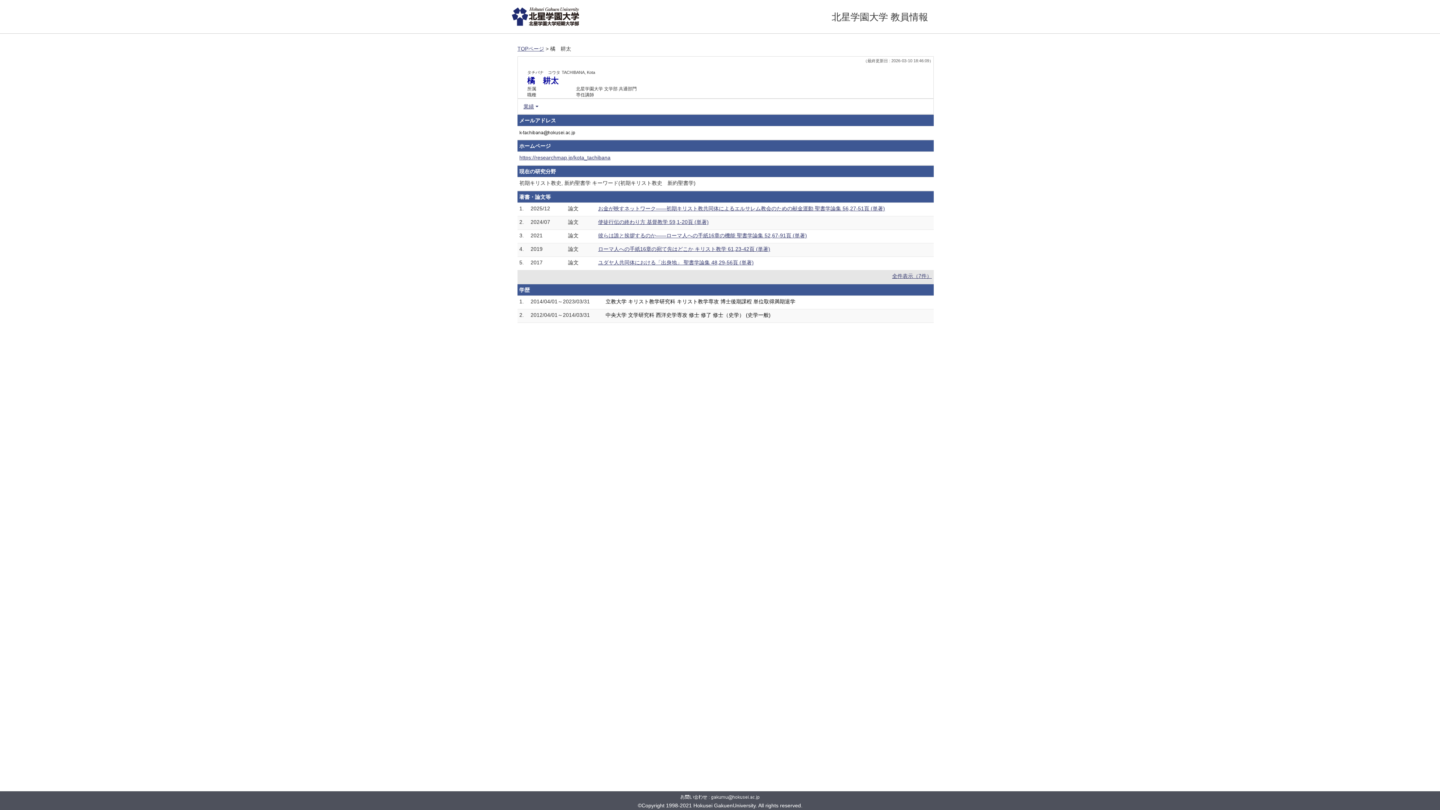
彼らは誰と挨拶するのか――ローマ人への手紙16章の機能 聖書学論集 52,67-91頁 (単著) (702, 235)
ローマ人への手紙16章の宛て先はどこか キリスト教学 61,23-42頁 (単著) (684, 249)
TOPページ (531, 49)
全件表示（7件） (912, 276)
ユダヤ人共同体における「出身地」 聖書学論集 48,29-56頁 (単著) (676, 263)
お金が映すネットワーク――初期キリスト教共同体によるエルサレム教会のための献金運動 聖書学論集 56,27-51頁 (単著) (741, 209)
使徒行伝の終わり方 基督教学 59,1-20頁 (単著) (653, 222)
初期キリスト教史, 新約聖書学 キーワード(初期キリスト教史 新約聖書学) (607, 183)
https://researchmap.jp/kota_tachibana (564, 157)
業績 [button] (529, 107)
